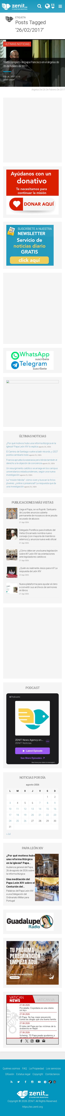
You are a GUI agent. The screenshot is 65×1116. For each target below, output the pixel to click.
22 (47, 815)
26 (25, 821)
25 (17, 821)
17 (10, 815)
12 (25, 809)
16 (55, 809)
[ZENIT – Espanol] (18, 6)
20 (32, 815)
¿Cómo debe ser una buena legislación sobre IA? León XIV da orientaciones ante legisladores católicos (38, 553)
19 (25, 815)
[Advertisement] (32, 130)
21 (40, 815)
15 (47, 809)
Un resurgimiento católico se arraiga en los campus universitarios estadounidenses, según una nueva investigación (32, 471)
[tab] (19, 999)
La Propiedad (36, 1068)
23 (55, 815)
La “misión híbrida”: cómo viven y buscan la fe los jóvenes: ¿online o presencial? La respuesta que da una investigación (31, 483)
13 (32, 809)
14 (40, 809)
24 (10, 821)
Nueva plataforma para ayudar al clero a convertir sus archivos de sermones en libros (38, 587)
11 (17, 809)
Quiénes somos (11, 1068)
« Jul (8, 834)
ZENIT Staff (9, 80)
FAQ (24, 1068)
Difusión (9, 1074)
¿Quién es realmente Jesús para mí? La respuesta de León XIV (38, 570)
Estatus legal (23, 1074)
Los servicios (53, 1068)
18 (17, 815)
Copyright (37, 1074)
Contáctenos (52, 1074)
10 (10, 809)
